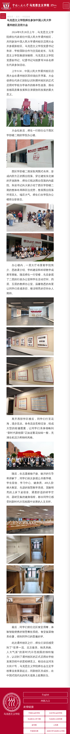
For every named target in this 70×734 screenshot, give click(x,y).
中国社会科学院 (34, 713)
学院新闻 (26, 17)
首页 (18, 17)
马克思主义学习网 (34, 719)
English (45, 694)
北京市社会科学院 (55, 713)
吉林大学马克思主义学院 (56, 731)
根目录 (10, 17)
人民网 (55, 725)
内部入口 (45, 701)
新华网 (34, 725)
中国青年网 (34, 731)
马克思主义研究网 (55, 719)
